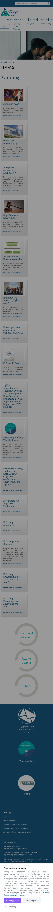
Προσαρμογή (10, 907)
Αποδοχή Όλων (12, 900)
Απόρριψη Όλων (32, 900)
